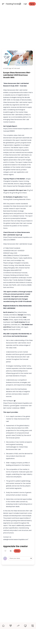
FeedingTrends (12, 4)
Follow (17, 551)
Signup (32, 4)
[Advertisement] (18, 28)
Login (25, 4)
